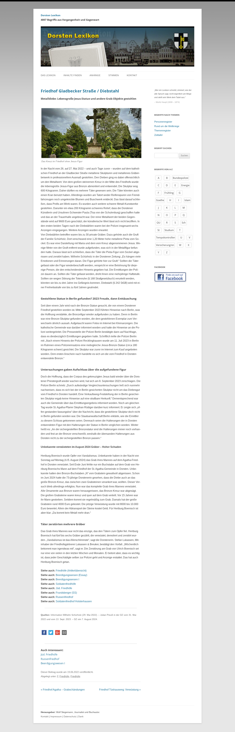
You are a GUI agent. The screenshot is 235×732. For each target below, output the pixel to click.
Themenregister (162, 130)
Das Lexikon (48, 75)
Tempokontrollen (165, 237)
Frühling (169, 192)
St (158, 230)
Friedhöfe (64, 676)
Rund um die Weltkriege (166, 126)
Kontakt (132, 75)
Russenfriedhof (64, 597)
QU (158, 222)
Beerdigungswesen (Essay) (71, 575)
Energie (185, 185)
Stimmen (113, 75)
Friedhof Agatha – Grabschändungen (63, 689)
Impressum (56, 716)
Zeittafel (158, 135)
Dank (80, 716)
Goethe (160, 200)
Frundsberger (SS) (66, 592)
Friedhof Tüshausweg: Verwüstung (120, 689)
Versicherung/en (165, 245)
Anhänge (95, 75)
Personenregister (163, 121)
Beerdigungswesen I (67, 579)
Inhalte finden (72, 75)
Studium (169, 230)
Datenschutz (70, 716)
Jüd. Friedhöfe (64, 588)
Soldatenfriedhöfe (66, 584)
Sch (184, 222)
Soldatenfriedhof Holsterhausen (74, 601)
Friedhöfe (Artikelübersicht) (71, 570)
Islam (187, 200)
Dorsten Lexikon (50, 15)
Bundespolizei (180, 177)
